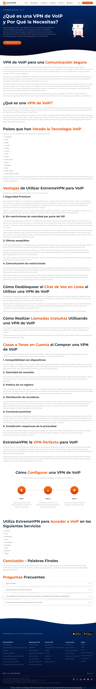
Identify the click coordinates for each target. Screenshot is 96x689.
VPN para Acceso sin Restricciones (54, 647)
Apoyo (82, 644)
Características (49, 645)
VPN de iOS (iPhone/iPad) (36, 653)
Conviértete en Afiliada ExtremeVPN (13, 664)
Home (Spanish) (7, 10)
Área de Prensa (69, 653)
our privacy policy (77, 688)
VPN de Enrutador (34, 659)
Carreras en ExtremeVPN (10, 659)
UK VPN (47, 653)
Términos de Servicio (86, 655)
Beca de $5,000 (69, 659)
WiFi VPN (47, 659)
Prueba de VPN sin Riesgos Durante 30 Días (15, 647)
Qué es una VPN (70, 647)
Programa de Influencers (72, 656)
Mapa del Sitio (85, 658)
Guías (82, 647)
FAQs (82, 650)
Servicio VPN (15, 10)
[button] (12, 43)
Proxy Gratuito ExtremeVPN (11, 661)
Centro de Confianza (8, 653)
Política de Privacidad (87, 652)
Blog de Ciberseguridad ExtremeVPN (13, 656)
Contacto (83, 661)
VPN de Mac (32, 647)
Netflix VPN (48, 656)
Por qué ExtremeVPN (71, 650)
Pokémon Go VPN (50, 661)
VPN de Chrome (33, 656)
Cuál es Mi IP (69, 645)
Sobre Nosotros (7, 645)
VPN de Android (33, 650)
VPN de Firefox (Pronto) (35, 664)
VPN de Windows (34, 645)
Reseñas (5, 650)
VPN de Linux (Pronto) (35, 661)
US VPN (47, 650)
